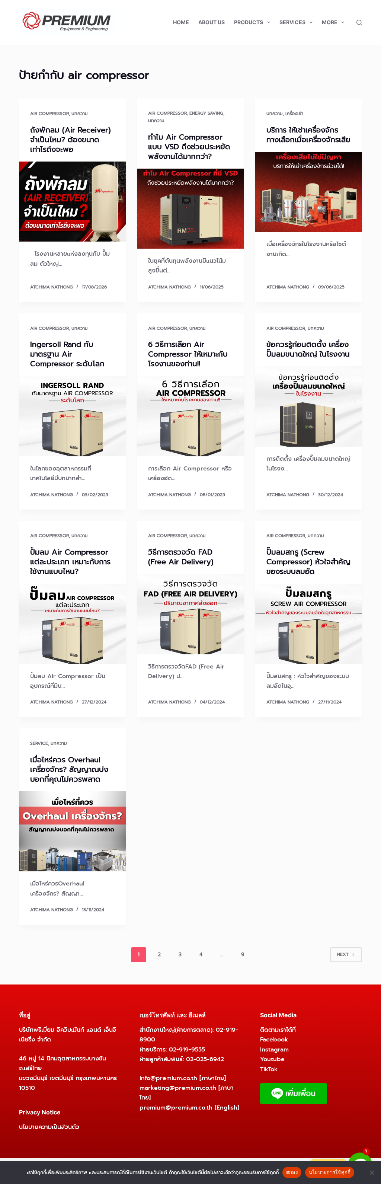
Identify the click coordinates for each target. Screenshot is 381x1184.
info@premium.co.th (168, 1078)
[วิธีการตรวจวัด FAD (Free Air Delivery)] (190, 614)
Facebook (274, 1039)
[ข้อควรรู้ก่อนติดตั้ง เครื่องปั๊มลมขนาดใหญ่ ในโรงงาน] (308, 406)
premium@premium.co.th (176, 1107)
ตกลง (292, 1172)
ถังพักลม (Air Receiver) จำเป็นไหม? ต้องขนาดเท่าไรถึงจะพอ (70, 139)
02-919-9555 (187, 1049)
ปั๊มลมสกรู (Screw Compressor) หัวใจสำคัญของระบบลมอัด (308, 561)
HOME (181, 22)
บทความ (79, 113)
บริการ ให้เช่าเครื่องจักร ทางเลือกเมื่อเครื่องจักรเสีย (308, 134)
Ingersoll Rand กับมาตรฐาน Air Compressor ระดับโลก (67, 354)
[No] (371, 1172)
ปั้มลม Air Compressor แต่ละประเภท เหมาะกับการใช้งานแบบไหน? (70, 561)
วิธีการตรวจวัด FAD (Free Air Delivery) (181, 556)
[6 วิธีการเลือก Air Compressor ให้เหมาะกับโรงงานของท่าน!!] (190, 416)
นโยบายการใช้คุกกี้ (330, 1172)
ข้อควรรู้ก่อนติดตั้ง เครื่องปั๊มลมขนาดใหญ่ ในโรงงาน (308, 349)
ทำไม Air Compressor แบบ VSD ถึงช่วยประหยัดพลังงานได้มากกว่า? (189, 146)
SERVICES (292, 22)
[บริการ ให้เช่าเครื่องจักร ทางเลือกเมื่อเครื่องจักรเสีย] (308, 192)
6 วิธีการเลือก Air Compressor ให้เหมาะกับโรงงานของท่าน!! (188, 354)
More (329, 22)
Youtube (272, 1059)
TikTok (269, 1069)
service (39, 743)
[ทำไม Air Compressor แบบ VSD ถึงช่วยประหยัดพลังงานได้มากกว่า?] (190, 209)
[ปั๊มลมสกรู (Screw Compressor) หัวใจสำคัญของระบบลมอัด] (308, 624)
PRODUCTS (248, 22)
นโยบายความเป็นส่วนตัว (49, 1127)
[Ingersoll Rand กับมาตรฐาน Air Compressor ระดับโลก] (72, 416)
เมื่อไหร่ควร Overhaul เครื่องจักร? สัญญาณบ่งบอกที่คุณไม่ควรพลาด (69, 769)
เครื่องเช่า (294, 113)
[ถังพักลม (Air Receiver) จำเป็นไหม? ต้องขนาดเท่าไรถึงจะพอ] (72, 202)
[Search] (359, 22)
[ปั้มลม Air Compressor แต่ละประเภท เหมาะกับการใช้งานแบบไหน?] (72, 624)
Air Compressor (49, 113)
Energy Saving (206, 113)
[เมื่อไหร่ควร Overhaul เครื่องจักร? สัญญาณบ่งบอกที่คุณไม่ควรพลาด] (72, 831)
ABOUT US (211, 22)
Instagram (274, 1049)
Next (343, 954)
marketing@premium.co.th (178, 1088)
